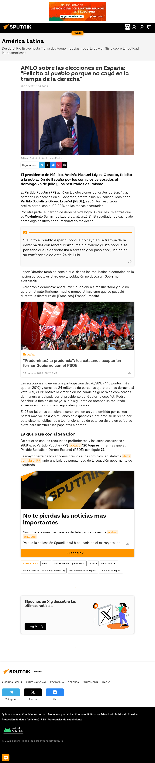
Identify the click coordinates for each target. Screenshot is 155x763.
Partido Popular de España (82, 570)
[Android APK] (13, 730)
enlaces (30, 536)
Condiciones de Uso (34, 714)
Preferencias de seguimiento (64, 719)
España (29, 354)
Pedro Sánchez (108, 563)
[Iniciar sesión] (134, 27)
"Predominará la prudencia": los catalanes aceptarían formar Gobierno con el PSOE (72, 363)
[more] (130, 261)
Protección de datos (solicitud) (20, 719)
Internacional (36, 682)
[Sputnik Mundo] (18, 30)
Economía (57, 682)
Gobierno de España (111, 570)
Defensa (73, 682)
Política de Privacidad (100, 714)
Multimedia (90, 682)
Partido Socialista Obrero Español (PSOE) (43, 570)
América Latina (30, 563)
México (45, 563)
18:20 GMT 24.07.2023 (34, 86)
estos (112, 532)
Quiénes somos (11, 714)
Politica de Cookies (126, 714)
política (93, 563)
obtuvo (75, 445)
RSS (43, 719)
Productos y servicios (61, 714)
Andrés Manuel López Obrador (69, 563)
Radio (106, 682)
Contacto (80, 714)
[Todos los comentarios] (5, 757)
